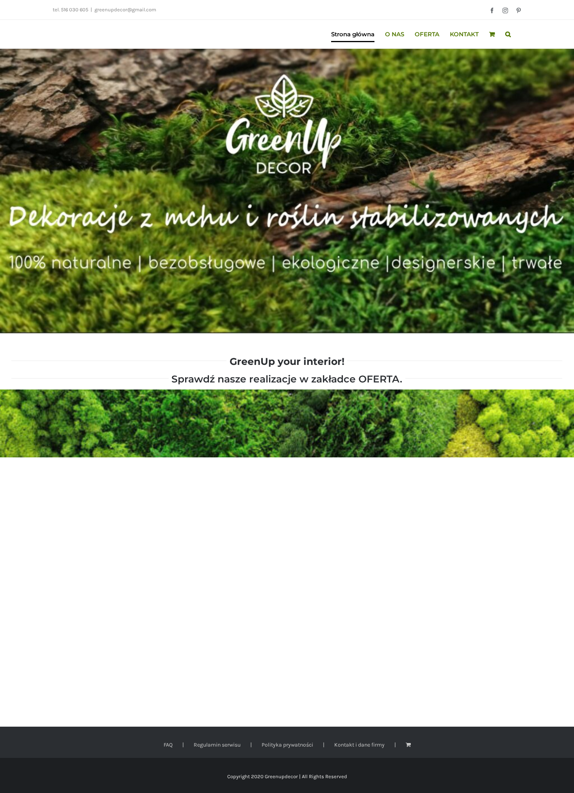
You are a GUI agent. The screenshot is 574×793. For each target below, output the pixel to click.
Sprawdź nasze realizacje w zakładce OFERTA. (286, 379)
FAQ (168, 744)
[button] (508, 34)
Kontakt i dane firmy (359, 744)
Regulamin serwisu (217, 744)
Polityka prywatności (287, 744)
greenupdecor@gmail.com (125, 9)
